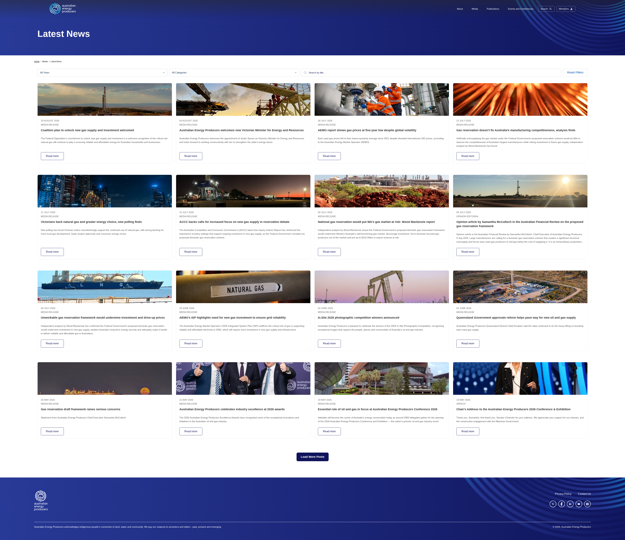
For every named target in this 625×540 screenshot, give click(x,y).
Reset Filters (575, 72)
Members (564, 8)
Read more (52, 156)
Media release (50, 125)
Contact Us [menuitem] (584, 493)
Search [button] (544, 8)
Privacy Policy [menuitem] (563, 493)
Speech (460, 404)
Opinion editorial (467, 216)
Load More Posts (312, 456)
